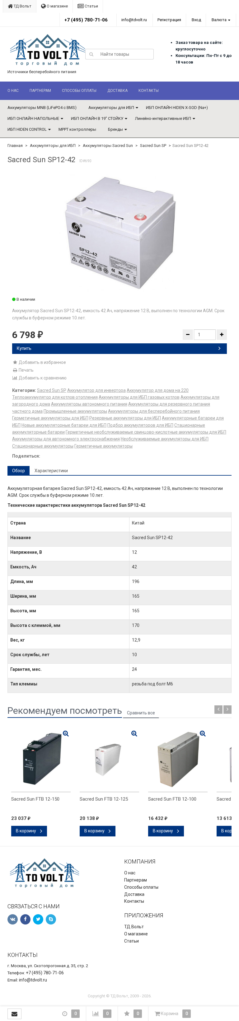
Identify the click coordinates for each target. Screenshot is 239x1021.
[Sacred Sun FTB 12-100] (178, 759)
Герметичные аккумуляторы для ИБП (50, 418)
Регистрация (169, 19)
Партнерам (40, 90)
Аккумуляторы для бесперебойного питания (154, 411)
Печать (26, 370)
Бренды (115, 129)
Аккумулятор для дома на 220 (158, 390)
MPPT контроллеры (77, 129)
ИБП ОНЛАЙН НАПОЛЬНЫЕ (33, 118)
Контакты (148, 90)
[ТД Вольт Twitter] (38, 919)
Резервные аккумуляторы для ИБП (125, 418)
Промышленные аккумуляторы (75, 411)
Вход (196, 19)
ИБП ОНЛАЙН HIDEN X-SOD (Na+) (177, 107)
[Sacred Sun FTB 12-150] (41, 759)
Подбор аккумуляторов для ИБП (140, 425)
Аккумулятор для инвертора (96, 390)
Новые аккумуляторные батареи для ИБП (63, 425)
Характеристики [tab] (51, 470)
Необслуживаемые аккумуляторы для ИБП (165, 438)
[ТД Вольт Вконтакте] (12, 919)
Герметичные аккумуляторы (103, 446)
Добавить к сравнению (42, 377)
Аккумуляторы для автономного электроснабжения (66, 438)
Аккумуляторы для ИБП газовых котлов (139, 397)
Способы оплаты (79, 90)
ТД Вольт (22, 6)
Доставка (117, 90)
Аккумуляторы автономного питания (89, 404)
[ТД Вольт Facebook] (25, 919)
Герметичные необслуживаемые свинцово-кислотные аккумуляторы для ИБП (146, 432)
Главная (15, 145)
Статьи (91, 6)
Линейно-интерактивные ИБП (163, 118)
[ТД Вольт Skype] (51, 919)
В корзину (26, 830)
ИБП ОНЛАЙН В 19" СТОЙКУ (97, 118)
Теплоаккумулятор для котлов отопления (55, 397)
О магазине (57, 6)
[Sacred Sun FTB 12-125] (109, 759)
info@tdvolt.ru (134, 19)
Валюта (219, 19)
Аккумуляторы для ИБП (111, 107)
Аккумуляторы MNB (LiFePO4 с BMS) (42, 107)
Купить (24, 348)
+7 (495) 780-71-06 (86, 20)
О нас (13, 90)
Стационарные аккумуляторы (42, 446)
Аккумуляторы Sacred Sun (108, 145)
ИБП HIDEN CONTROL (27, 129)
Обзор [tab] (18, 470)
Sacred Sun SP (153, 145)
